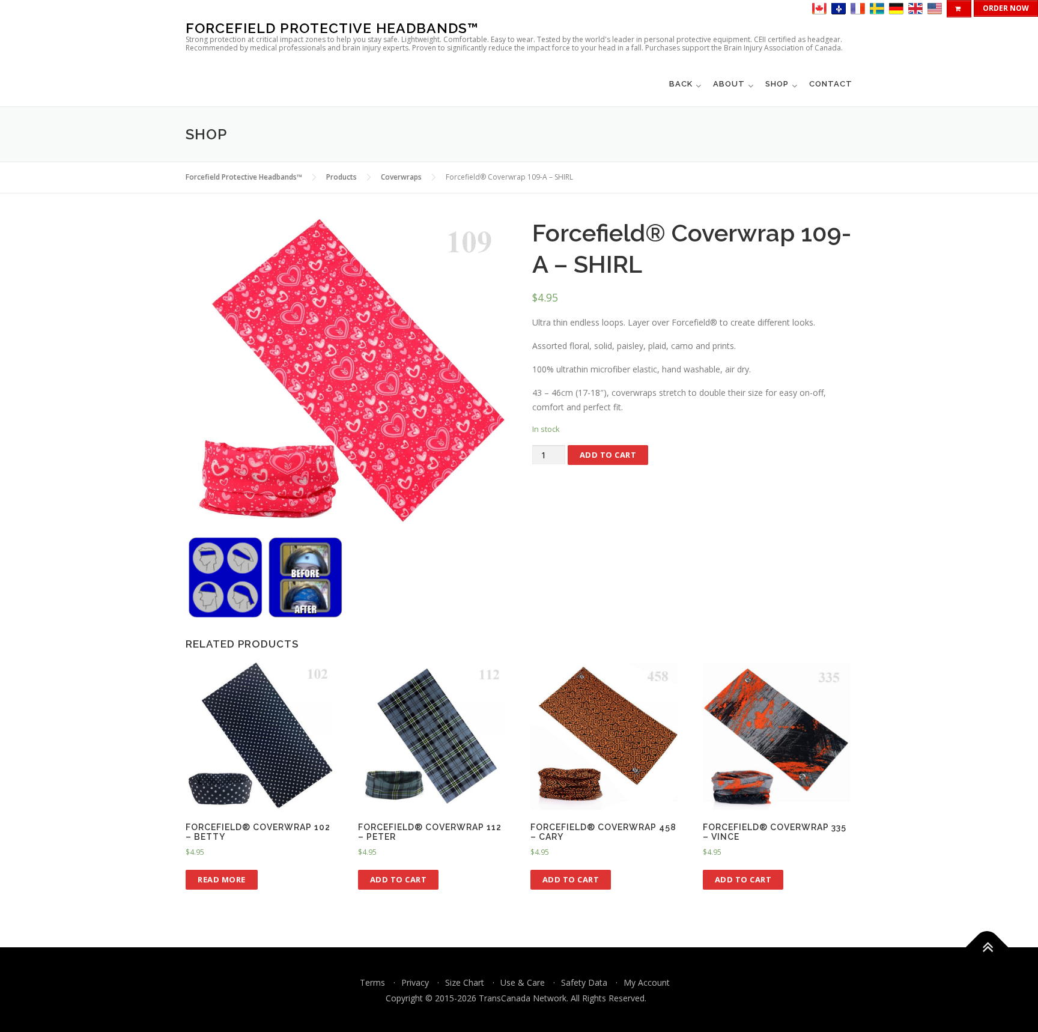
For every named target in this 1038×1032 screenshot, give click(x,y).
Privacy (415, 982)
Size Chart (464, 982)
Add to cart (608, 454)
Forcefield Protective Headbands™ (332, 28)
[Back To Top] (987, 947)
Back (681, 83)
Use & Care (522, 982)
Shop (777, 83)
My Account (647, 982)
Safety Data (584, 982)
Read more (222, 879)
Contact (830, 83)
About (729, 83)
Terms (372, 982)
